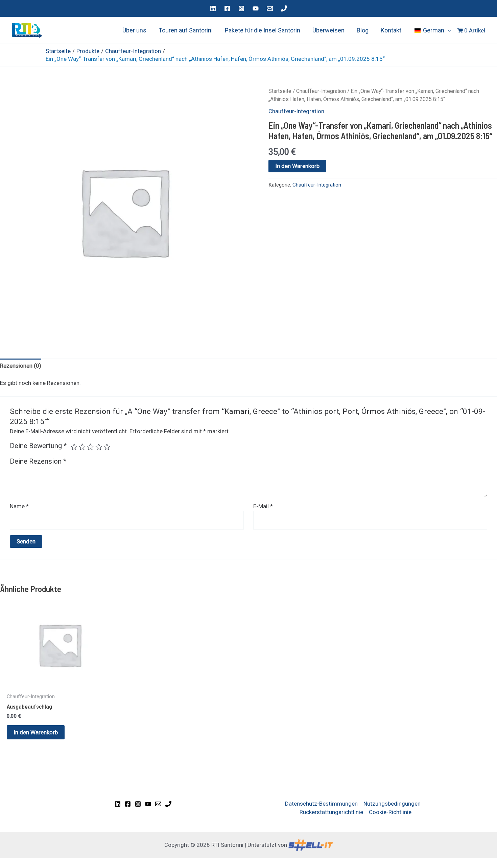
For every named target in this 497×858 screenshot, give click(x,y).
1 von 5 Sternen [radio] (74, 446)
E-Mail (263, 506)
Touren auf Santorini (186, 30)
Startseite (279, 91)
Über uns (134, 30)
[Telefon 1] (284, 8)
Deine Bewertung (38, 446)
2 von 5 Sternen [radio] (82, 446)
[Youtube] (256, 8)
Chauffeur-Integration (321, 91)
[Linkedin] (213, 8)
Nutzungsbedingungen (392, 803)
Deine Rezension (38, 461)
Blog (363, 30)
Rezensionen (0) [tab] (20, 365)
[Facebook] (227, 8)
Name (19, 506)
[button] (447, 30)
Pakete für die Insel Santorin (262, 30)
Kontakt (391, 30)
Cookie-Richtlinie (390, 812)
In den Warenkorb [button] (36, 732)
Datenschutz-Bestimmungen (321, 803)
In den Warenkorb (297, 166)
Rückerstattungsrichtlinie (331, 812)
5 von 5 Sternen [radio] (106, 446)
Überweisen (328, 30)
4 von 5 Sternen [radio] (98, 446)
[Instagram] (241, 8)
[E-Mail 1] (270, 8)
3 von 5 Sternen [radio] (90, 446)
